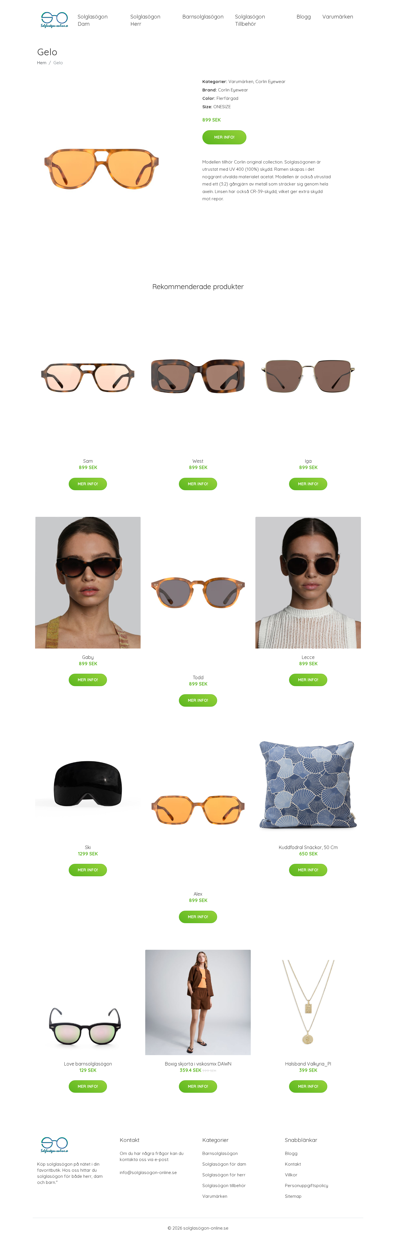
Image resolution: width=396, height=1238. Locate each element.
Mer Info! (224, 137)
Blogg (304, 16)
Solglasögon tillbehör (224, 1185)
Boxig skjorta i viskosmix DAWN (198, 1064)
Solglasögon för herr (224, 1175)
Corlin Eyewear (270, 81)
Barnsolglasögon (203, 16)
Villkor (291, 1175)
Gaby (88, 657)
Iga (308, 461)
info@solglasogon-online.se (148, 1172)
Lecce (308, 657)
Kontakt (293, 1164)
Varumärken (337, 16)
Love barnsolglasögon (88, 1064)
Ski (88, 847)
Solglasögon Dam (93, 20)
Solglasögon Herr (145, 20)
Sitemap (293, 1196)
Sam (88, 461)
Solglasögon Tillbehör (250, 20)
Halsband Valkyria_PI (308, 1064)
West (198, 461)
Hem (41, 62)
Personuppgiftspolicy (306, 1185)
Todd (198, 677)
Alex (198, 894)
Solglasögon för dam (224, 1164)
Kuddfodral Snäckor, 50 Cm (308, 847)
